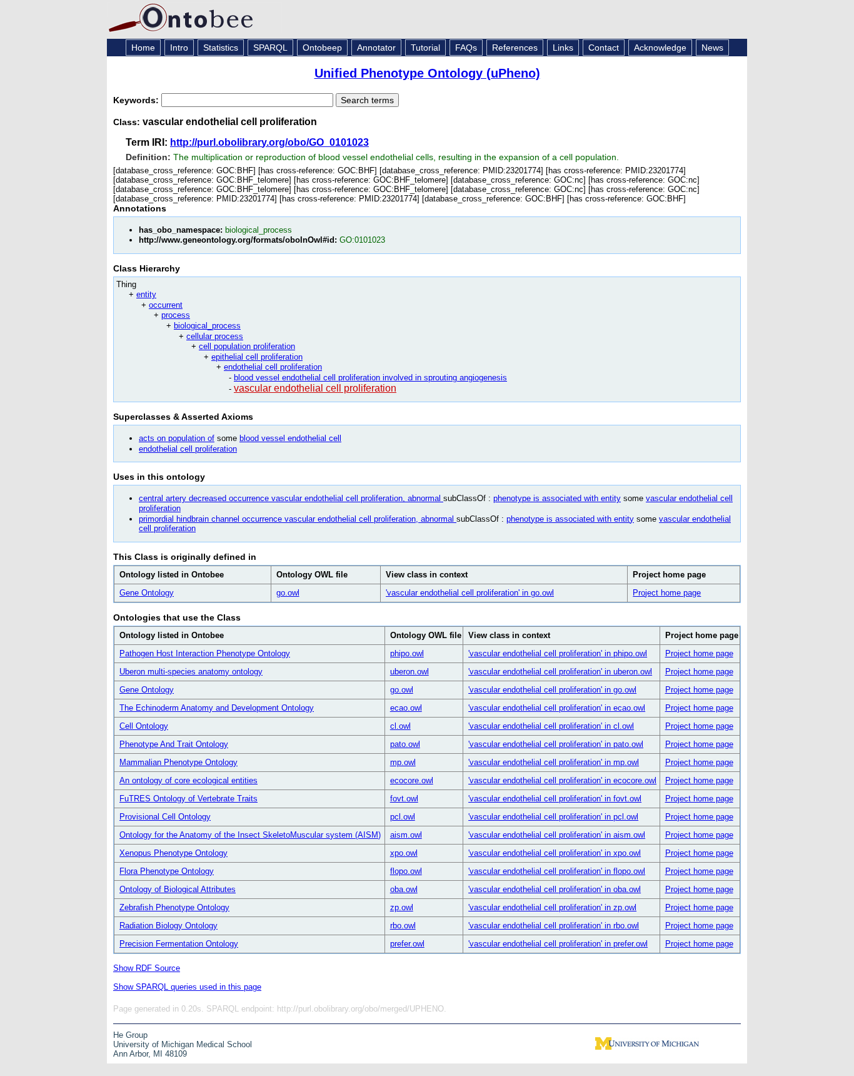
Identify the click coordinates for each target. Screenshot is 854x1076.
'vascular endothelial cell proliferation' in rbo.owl (553, 925)
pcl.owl (402, 816)
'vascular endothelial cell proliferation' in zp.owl (552, 907)
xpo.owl (404, 853)
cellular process (214, 336)
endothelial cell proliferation (273, 367)
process (175, 315)
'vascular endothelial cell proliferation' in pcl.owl (553, 816)
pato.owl (405, 744)
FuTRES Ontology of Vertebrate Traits (188, 798)
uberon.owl (409, 671)
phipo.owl (407, 653)
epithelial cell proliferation (257, 357)
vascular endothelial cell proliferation (315, 388)
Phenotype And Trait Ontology (173, 744)
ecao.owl (406, 708)
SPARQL (270, 48)
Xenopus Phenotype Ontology (173, 853)
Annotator (376, 48)
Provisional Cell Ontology (165, 816)
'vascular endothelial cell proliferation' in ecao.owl (556, 708)
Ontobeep (322, 48)
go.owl (287, 592)
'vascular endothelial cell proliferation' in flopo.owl (556, 871)
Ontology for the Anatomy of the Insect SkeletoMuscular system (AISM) (250, 835)
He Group (130, 1035)
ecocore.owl (411, 780)
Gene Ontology (146, 592)
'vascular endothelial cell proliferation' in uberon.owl (560, 671)
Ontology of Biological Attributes (177, 889)
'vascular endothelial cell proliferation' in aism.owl (556, 835)
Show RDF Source (146, 968)
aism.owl (406, 835)
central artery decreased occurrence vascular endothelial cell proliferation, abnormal (291, 498)
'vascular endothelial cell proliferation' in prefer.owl (558, 943)
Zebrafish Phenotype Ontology (174, 907)
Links (563, 48)
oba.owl (404, 889)
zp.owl (401, 907)
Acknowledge (660, 48)
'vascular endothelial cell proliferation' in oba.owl (554, 889)
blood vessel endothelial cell (290, 438)
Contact (603, 48)
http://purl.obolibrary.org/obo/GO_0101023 (269, 142)
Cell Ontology (143, 726)
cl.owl (400, 726)
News (712, 48)
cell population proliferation (247, 346)
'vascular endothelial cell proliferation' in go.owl (470, 592)
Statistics (220, 48)
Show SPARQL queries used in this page (187, 987)
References (515, 48)
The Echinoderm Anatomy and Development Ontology (216, 708)
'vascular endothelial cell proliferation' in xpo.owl (554, 853)
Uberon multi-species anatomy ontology (191, 671)
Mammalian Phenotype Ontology (178, 762)
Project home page (667, 592)
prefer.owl (407, 943)
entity (146, 294)
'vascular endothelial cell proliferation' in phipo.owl (557, 653)
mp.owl (403, 762)
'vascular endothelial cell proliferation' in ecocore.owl (562, 780)
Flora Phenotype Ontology (166, 871)
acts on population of (176, 438)
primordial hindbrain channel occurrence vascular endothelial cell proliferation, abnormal (297, 519)
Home (143, 48)
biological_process (207, 325)
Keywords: (137, 100)
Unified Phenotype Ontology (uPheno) (427, 73)
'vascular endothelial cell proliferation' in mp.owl (553, 762)
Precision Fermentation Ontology (178, 943)
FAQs (466, 48)
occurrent (166, 305)
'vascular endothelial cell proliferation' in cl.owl (551, 726)
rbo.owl (403, 925)
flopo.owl (406, 871)
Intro (179, 48)
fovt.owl (404, 798)
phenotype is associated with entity (557, 498)
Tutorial (425, 48)
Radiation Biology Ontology (168, 925)
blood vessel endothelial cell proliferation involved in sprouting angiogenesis (370, 377)
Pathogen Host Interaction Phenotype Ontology (204, 653)
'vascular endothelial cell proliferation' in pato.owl (555, 744)
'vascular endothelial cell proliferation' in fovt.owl (554, 798)
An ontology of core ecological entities (188, 780)
